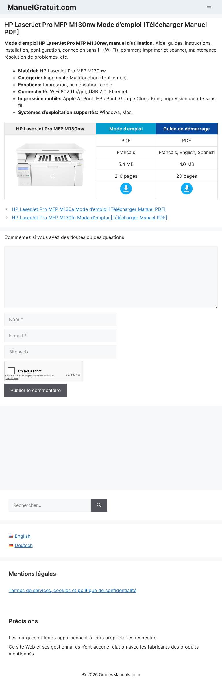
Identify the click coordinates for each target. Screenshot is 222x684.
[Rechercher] (99, 505)
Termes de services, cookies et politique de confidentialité (72, 590)
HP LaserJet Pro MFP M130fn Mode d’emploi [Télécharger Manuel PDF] (89, 217)
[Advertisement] (111, 449)
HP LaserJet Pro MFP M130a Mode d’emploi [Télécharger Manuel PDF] (89, 209)
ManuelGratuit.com (41, 7)
